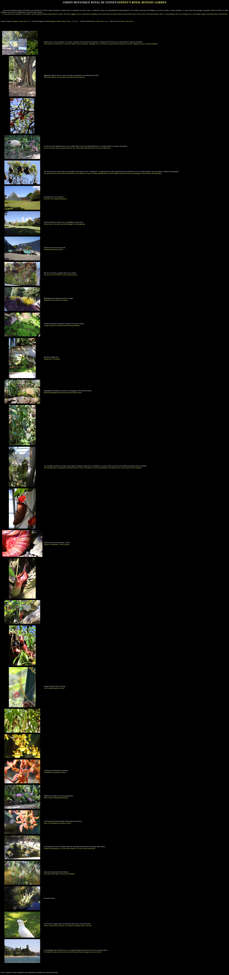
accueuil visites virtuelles (7, 967)
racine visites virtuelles (7, 966)
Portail (3, 965)
